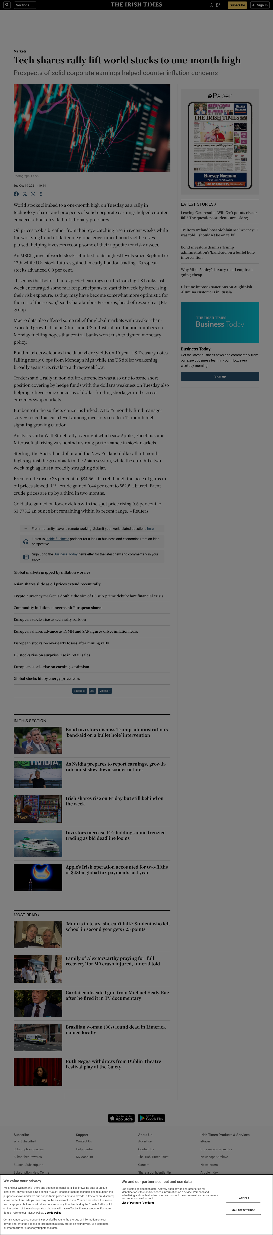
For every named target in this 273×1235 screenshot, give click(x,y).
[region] (136, 1204)
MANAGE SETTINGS (243, 1210)
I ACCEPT (243, 1198)
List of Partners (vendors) (138, 1202)
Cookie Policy (53, 1212)
